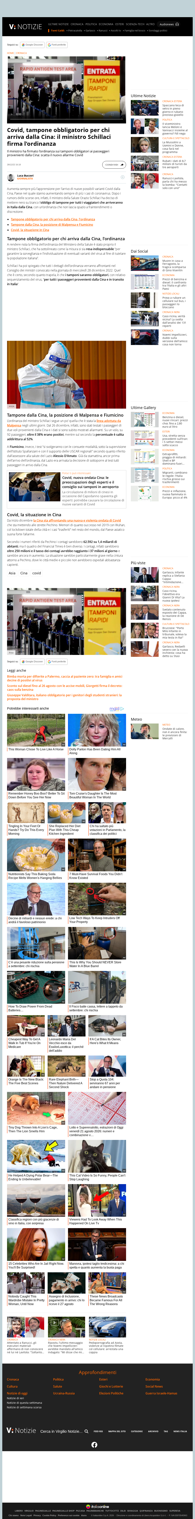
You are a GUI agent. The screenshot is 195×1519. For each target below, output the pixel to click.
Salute (57, 1386)
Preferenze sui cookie (68, 1515)
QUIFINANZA (146, 1511)
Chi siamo (14, 1515)
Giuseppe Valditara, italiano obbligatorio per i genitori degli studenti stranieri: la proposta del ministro (64, 697)
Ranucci (103, 30)
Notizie (25, 1430)
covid (36, 573)
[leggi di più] (122, 177)
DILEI (123, 1511)
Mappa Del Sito (117, 1431)
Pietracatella (75, 30)
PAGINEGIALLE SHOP (63, 1511)
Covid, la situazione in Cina (30, 230)
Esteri (103, 1379)
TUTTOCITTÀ (112, 1511)
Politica (58, 1379)
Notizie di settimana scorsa (24, 1407)
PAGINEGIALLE (43, 1511)
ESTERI (119, 24)
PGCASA (80, 1511)
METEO (166, 724)
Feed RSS (98, 1431)
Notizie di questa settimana (24, 1403)
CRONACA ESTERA (172, 101)
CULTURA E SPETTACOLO (175, 138)
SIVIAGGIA (132, 1511)
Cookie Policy (49, 1515)
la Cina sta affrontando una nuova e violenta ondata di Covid (77, 520)
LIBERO (19, 1511)
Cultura (12, 1386)
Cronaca (13, 1379)
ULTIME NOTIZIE (58, 24)
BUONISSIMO (161, 1511)
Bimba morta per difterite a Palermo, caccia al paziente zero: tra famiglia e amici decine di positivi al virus (64, 678)
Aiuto (84, 1515)
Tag (166, 1431)
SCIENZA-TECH (135, 24)
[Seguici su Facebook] (94, 1446)
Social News (154, 1386)
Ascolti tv (116, 30)
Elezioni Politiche (111, 1393)
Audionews (167, 24)
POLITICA (91, 24)
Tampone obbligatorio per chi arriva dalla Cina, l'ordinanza (53, 219)
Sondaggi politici (158, 30)
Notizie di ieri (15, 1398)
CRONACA (77, 24)
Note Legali (26, 1515)
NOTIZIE (29, 26)
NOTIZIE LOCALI (97, 1339)
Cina (23, 573)
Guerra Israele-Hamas (161, 1393)
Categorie (137, 1431)
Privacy (37, 1515)
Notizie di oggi (17, 1393)
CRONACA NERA (56, 1339)
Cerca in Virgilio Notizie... (61, 1431)
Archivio (153, 1431)
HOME (10, 53)
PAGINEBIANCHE (95, 1511)
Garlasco (90, 30)
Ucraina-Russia (64, 1393)
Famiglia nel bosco (135, 30)
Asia (12, 573)
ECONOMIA (106, 24)
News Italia (180, 1431)
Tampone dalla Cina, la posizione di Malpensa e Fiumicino (52, 224)
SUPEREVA (174, 1511)
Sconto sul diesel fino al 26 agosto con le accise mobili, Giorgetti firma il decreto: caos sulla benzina (64, 688)
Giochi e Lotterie (111, 1386)
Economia (152, 1379)
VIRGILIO (29, 1511)
